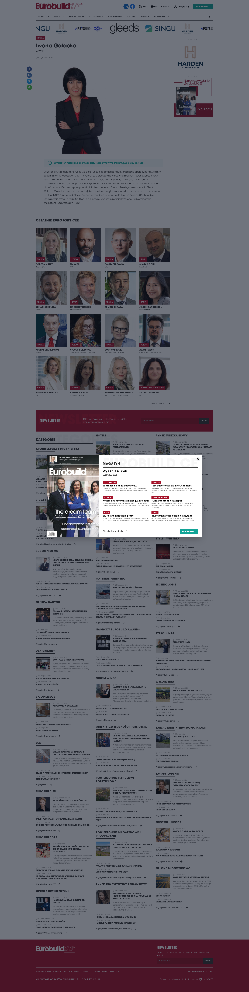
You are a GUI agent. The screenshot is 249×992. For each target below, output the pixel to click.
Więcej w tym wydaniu (115, 531)
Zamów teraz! (189, 531)
